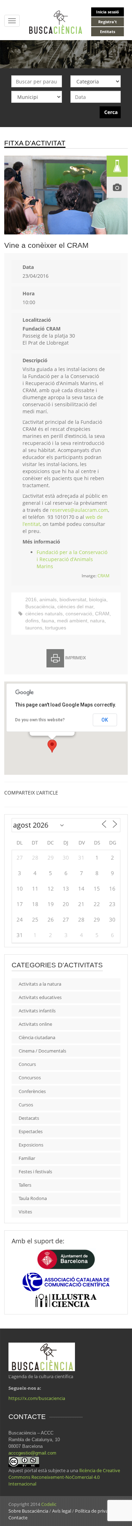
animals (48, 599)
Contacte (17, 1517)
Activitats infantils (37, 1010)
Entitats (107, 31)
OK (104, 720)
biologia (97, 599)
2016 (31, 599)
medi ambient (72, 620)
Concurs (27, 1064)
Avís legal (61, 1511)
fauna (48, 620)
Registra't (107, 21)
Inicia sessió (107, 11)
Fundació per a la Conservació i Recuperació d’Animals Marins (72, 559)
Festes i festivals (35, 1171)
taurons (33, 627)
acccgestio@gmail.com (32, 1453)
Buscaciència (40, 606)
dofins (32, 620)
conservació (78, 613)
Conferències (32, 1091)
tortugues (55, 627)
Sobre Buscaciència (28, 1511)
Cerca (111, 112)
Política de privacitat (96, 1511)
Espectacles (31, 1131)
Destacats (29, 1118)
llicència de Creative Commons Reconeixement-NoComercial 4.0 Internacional (64, 1477)
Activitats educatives (40, 997)
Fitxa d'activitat (34, 143)
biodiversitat (72, 599)
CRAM (103, 576)
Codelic (48, 1504)
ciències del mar (75, 606)
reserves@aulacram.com (79, 510)
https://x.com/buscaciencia (36, 1398)
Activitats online (35, 1024)
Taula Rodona (33, 1198)
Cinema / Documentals (42, 1051)
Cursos (26, 1104)
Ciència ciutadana (37, 1037)
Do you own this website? (40, 719)
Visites (25, 1211)
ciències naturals (44, 613)
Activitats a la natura (40, 984)
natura (97, 620)
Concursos (30, 1077)
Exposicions (31, 1145)
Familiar (27, 1158)
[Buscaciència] (55, 21)
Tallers (25, 1185)
